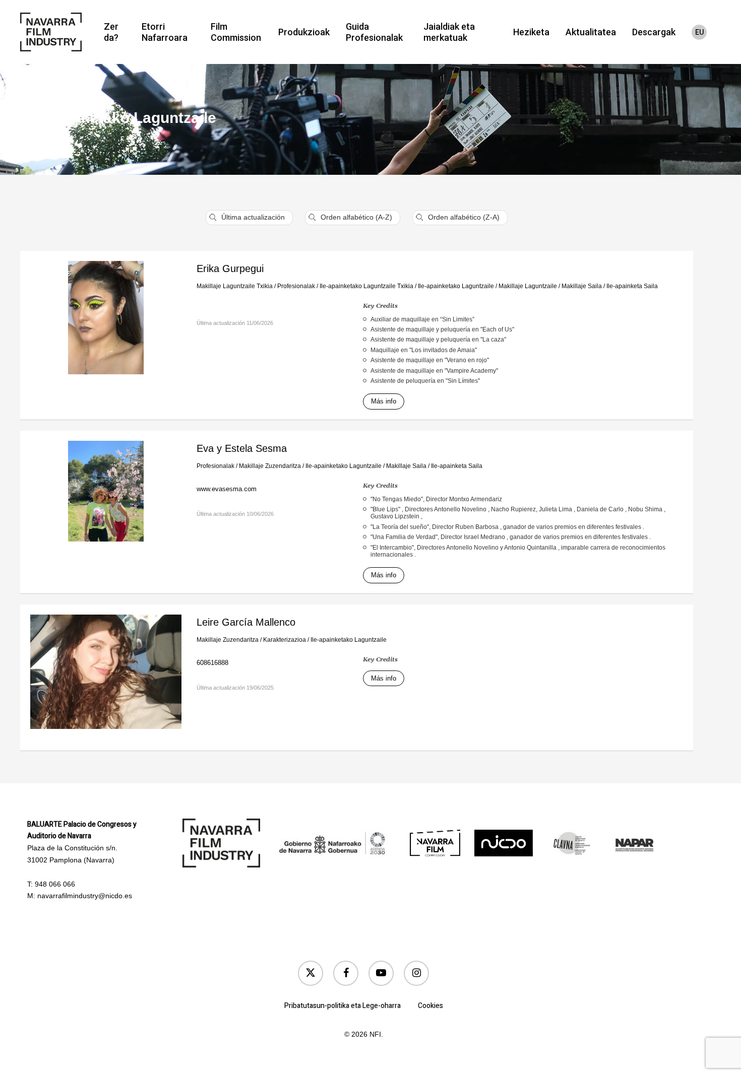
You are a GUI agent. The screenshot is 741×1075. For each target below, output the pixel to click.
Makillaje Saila (582, 286)
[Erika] (106, 323)
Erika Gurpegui (230, 268)
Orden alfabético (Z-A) (464, 217)
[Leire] (105, 678)
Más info (383, 401)
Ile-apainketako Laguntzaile (456, 286)
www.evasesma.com (227, 489)
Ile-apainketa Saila (632, 286)
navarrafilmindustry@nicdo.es (84, 896)
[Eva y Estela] (106, 497)
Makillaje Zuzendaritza (270, 465)
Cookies (430, 1005)
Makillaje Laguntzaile (528, 286)
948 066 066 (55, 884)
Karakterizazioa (284, 639)
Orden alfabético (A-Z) (356, 217)
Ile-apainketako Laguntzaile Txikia (366, 286)
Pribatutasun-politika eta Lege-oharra (342, 1005)
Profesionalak (296, 286)
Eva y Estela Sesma (242, 448)
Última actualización (253, 217)
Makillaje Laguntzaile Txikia (235, 286)
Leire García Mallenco (246, 622)
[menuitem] (699, 32)
